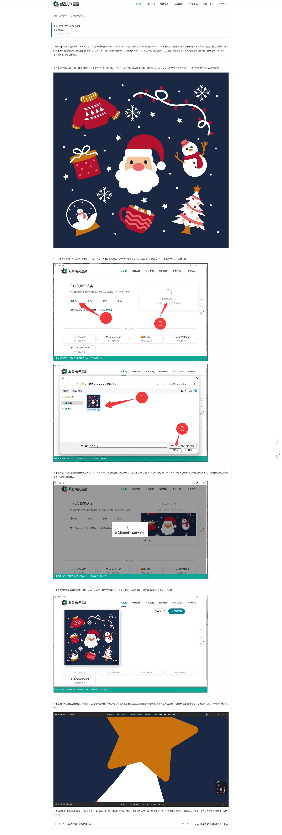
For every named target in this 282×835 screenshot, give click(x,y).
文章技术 (63, 15)
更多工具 (207, 4)
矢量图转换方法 (78, 15)
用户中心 (223, 4)
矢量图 (138, 4)
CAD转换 (178, 4)
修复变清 (151, 4)
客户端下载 (192, 4)
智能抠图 (164, 4)
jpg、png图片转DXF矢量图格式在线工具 (209, 824)
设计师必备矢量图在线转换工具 (77, 824)
